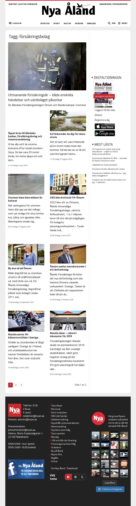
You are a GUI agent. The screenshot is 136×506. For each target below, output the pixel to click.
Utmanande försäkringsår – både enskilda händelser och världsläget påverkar (40, 97)
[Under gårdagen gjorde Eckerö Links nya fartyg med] (105, 445)
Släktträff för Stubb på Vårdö (104, 164)
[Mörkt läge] (82, 477)
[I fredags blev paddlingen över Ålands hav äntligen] (96, 435)
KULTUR (67, 23)
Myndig (55, 437)
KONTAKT (13, 4)
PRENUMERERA (120, 4)
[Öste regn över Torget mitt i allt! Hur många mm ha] (114, 464)
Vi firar (54, 461)
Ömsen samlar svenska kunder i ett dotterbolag (68, 268)
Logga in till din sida (105, 110)
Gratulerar (56, 447)
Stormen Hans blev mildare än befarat (25, 199)
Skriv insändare (59, 412)
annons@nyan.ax (27, 419)
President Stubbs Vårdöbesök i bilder (108, 169)
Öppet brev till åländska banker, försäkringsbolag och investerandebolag (25, 136)
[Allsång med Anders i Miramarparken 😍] (124, 454)
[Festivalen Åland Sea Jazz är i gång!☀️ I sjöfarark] (105, 435)
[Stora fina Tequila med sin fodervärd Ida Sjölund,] (124, 445)
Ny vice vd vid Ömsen (20, 268)
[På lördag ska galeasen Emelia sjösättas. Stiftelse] (105, 473)
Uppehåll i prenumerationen (65, 423)
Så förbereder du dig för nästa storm (67, 135)
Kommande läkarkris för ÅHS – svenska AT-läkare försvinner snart (109, 159)
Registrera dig (102, 120)
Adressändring (58, 426)
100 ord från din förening (63, 440)
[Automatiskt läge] (68, 477)
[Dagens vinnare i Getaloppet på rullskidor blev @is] (114, 473)
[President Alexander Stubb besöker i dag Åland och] (124, 435)
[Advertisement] (110, 50)
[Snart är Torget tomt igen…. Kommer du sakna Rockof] (105, 454)
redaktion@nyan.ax (33, 416)
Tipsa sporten (58, 433)
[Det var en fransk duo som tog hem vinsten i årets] (96, 445)
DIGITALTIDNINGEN (28, 4)
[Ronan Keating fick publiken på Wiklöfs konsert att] (114, 454)
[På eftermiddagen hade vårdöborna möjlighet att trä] (114, 435)
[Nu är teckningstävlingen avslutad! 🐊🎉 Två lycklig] (124, 464)
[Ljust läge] (75, 477)
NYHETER (45, 23)
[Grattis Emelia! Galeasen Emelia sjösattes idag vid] (105, 464)
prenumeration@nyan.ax (21, 430)
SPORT (56, 23)
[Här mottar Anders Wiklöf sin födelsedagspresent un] (96, 464)
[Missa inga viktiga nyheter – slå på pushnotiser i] (114, 445)
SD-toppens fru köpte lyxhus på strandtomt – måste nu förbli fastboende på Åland (106, 151)
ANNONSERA (105, 4)
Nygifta (54, 458)
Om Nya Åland (58, 468)
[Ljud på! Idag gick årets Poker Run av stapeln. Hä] (124, 473)
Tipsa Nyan (56, 405)
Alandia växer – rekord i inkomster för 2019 (63, 334)
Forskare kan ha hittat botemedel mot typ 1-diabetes (109, 181)
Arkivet (98, 115)
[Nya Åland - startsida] (68, 18)
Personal (55, 409)
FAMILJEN (91, 23)
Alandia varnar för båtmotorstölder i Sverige (23, 335)
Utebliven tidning (59, 419)
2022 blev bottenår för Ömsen (67, 197)
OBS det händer (59, 416)
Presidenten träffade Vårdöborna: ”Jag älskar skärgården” (109, 174)
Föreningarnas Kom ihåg (63, 444)
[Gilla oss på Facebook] (26, 469)
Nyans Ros (56, 454)
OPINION (79, 23)
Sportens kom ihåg (60, 430)
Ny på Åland (57, 451)
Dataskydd (72, 468)
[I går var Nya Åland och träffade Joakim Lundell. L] (96, 473)
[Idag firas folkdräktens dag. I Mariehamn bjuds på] (96, 454)
